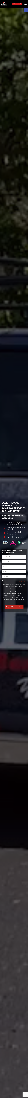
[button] (25, 4)
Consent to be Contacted (14, 581)
